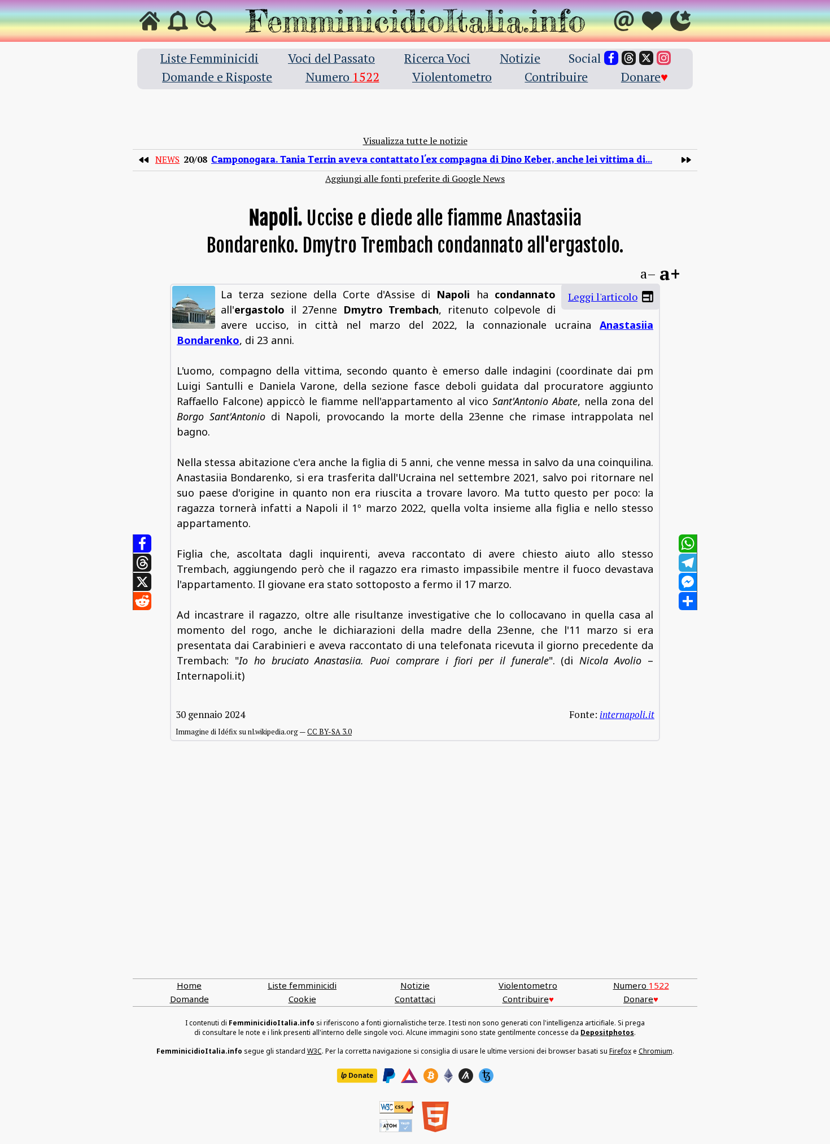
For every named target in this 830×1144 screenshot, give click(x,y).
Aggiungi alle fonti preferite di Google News (415, 178)
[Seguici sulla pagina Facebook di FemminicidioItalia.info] (611, 58)
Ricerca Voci (437, 58)
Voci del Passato (331, 58)
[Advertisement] (415, 871)
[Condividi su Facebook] (142, 543)
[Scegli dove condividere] (688, 601)
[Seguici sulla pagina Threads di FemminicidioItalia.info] (629, 58)
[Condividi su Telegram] (688, 563)
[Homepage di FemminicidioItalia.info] (415, 21)
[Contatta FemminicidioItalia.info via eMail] (624, 21)
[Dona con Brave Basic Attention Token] (409, 1075)
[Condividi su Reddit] (142, 601)
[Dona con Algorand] (465, 1075)
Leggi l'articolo (602, 296)
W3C (314, 1051)
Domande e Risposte (217, 76)
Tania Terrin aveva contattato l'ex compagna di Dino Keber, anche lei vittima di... (431, 159)
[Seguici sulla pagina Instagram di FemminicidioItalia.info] (664, 58)
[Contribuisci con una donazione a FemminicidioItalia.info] (652, 21)
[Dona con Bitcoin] (430, 1075)
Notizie (520, 58)
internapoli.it (627, 714)
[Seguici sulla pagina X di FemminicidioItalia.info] (646, 58)
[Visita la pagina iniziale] (149, 21)
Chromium (655, 1051)
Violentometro (452, 76)
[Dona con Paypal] (389, 1075)
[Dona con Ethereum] (448, 1075)
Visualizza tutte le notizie (415, 140)
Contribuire (556, 76)
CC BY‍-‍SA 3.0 (329, 732)
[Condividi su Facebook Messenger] (688, 582)
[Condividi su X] (142, 582)
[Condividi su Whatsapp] (688, 543)
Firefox (620, 1051)
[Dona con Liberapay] (357, 1075)
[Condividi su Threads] (142, 563)
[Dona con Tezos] (486, 1075)
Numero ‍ (342, 76)
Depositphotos (607, 1032)
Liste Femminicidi (209, 58)
